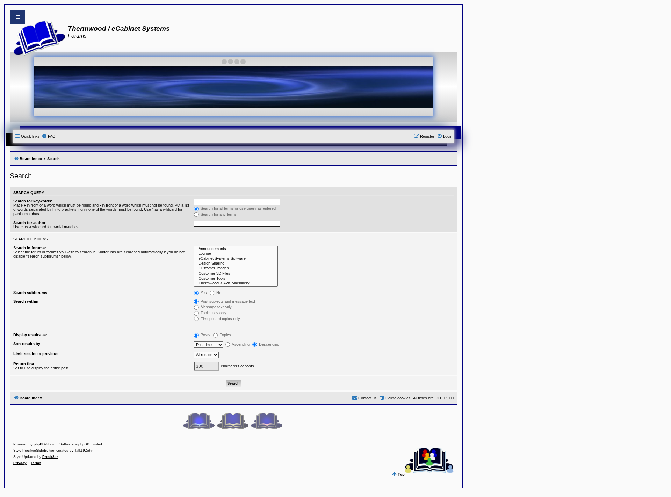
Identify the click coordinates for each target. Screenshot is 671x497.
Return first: (24, 364)
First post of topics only (220, 319)
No (218, 292)
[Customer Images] (236, 268)
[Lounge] (236, 253)
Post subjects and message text (227, 301)
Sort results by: (27, 343)
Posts (205, 335)
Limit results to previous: (36, 354)
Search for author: (30, 223)
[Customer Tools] (236, 278)
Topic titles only (213, 313)
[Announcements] (236, 248)
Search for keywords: (32, 201)
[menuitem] (49, 136)
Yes (203, 292)
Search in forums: (29, 248)
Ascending (240, 344)
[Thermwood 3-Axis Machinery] (236, 283)
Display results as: (30, 335)
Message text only (216, 307)
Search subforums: (31, 292)
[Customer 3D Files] (236, 273)
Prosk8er (50, 457)
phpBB (39, 444)
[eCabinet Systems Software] (236, 258)
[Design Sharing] (236, 263)
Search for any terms (218, 214)
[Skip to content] (17, 17)
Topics (225, 335)
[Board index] (37, 37)
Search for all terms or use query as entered (238, 208)
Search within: (26, 301)
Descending (268, 344)
